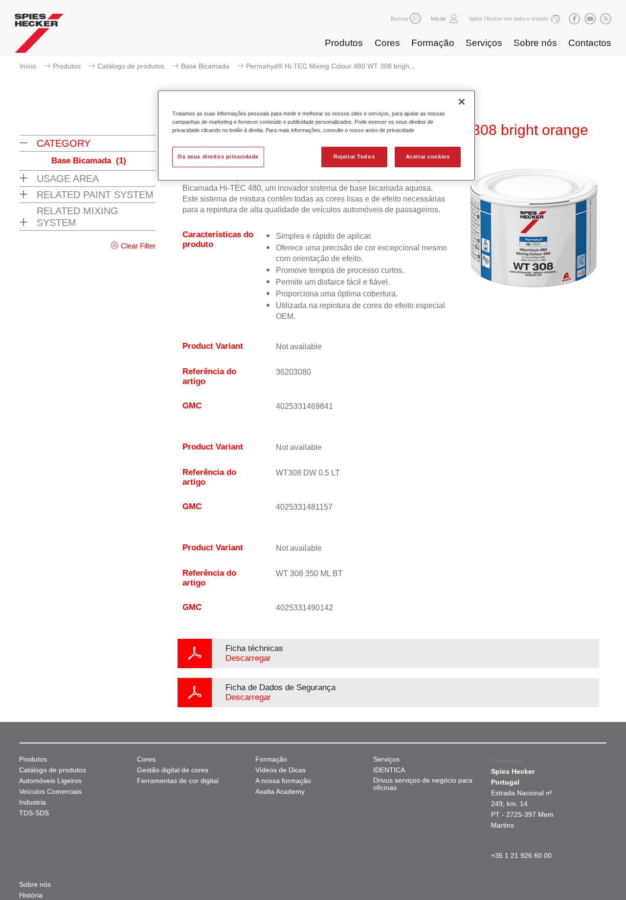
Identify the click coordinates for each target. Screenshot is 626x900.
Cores (387, 43)
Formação (432, 43)
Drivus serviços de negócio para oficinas (422, 784)
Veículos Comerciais (50, 791)
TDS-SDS (34, 813)
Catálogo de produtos (130, 66)
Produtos (344, 43)
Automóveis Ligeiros (50, 781)
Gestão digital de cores (172, 770)
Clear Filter (138, 246)
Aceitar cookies (428, 156)
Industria (32, 802)
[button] (415, 18)
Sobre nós (535, 43)
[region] (316, 135)
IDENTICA (389, 770)
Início (28, 66)
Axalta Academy (280, 791)
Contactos (589, 43)
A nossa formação (283, 781)
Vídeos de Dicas (280, 770)
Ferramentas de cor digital (178, 781)
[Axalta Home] (39, 35)
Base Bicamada (205, 66)
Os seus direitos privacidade (218, 156)
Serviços (484, 43)
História (31, 895)
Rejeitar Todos (354, 156)
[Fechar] (461, 101)
